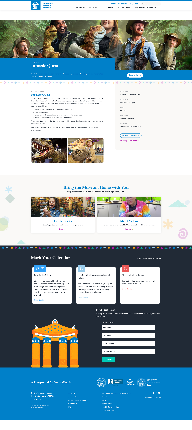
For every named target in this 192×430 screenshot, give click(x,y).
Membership (123, 4)
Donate (113, 4)
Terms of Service (108, 410)
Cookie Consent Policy (110, 407)
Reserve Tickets (135, 75)
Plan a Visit (79, 7)
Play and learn (124, 7)
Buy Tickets (134, 4)
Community (139, 7)
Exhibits (109, 7)
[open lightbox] (49, 150)
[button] (80, 8)
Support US (151, 7)
